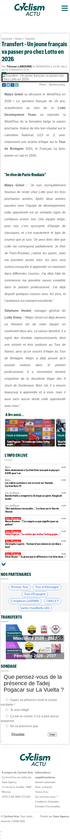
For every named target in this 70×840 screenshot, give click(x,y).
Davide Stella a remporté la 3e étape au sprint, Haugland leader (35, 496)
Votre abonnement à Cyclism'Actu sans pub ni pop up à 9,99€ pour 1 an (35, 470)
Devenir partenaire (45, 782)
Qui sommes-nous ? (46, 796)
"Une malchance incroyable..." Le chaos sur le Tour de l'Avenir (35, 508)
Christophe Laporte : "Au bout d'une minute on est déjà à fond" (35, 544)
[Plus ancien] (3, 564)
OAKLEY (52, 601)
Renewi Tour (19, 587)
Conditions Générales (47, 801)
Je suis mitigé (19, 709)
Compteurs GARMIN (25, 601)
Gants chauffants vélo (35, 608)
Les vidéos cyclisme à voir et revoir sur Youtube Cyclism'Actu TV (35, 483)
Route (18, 38)
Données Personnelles (47, 806)
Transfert (30, 38)
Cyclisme (7, 38)
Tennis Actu (41, 791)
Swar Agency (60, 816)
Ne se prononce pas (24, 726)
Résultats (17, 734)
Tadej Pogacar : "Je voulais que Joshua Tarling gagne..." (35, 533)
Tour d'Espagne (35, 594)
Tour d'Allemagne (47, 587)
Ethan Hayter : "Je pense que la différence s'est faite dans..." (35, 555)
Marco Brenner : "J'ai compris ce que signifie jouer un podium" (35, 521)
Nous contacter (43, 787)
